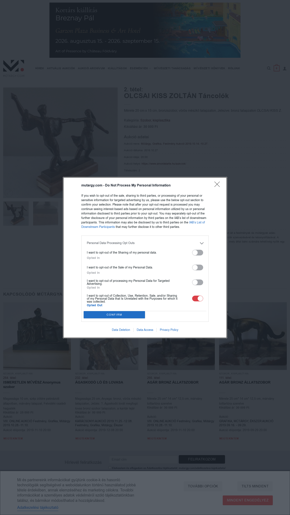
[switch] (197, 252)
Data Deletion (121, 330)
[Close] (218, 186)
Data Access (145, 330)
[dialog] (145, 257)
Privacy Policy (169, 330)
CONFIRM (114, 314)
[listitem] (145, 243)
